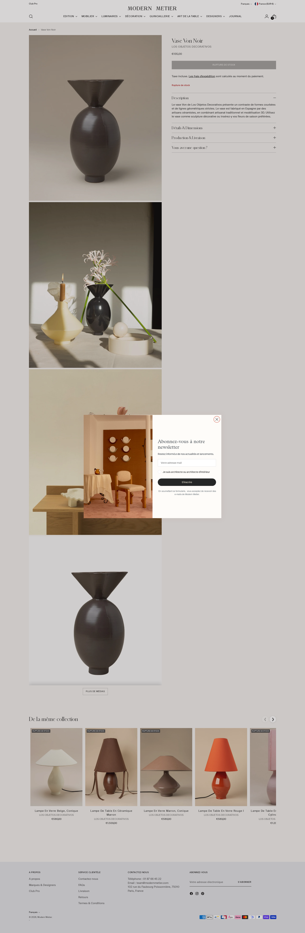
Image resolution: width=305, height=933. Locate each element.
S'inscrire (187, 482)
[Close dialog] (217, 419)
